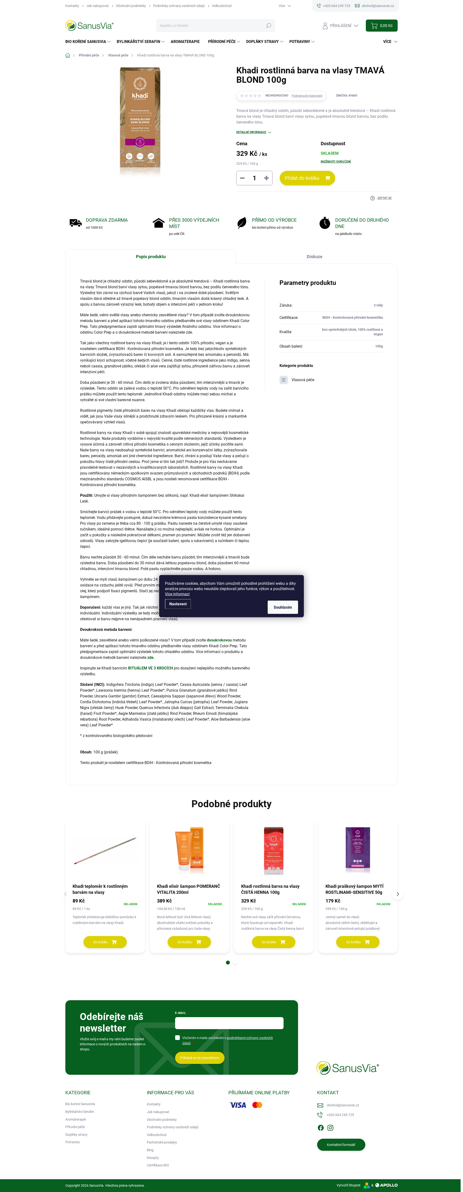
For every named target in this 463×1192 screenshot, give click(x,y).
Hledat (268, 26)
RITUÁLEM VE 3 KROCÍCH (150, 668)
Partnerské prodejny (162, 1142)
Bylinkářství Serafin (79, 1112)
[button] (228, 962)
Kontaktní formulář (341, 1145)
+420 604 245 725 (340, 1115)
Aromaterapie (75, 1119)
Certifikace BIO (158, 1165)
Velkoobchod (222, 6)
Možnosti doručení (336, 161)
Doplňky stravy (76, 1135)
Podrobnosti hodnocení (307, 95)
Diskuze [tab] (314, 256)
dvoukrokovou (220, 640)
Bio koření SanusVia (80, 1104)
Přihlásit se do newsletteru (199, 1058)
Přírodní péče (75, 1127)
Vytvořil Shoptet (349, 1185)
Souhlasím (283, 607)
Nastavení (178, 603)
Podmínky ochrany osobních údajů (179, 6)
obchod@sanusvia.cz (343, 1105)
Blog (150, 1150)
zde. (151, 657)
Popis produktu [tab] (151, 256)
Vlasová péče (303, 380)
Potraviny (72, 1142)
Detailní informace (251, 132)
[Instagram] (330, 1127)
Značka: (346, 95)
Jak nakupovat (97, 6)
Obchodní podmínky (131, 6)
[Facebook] (320, 1127)
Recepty (153, 1158)
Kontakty (72, 6)
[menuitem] (88, 41)
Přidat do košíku (302, 178)
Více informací (177, 594)
